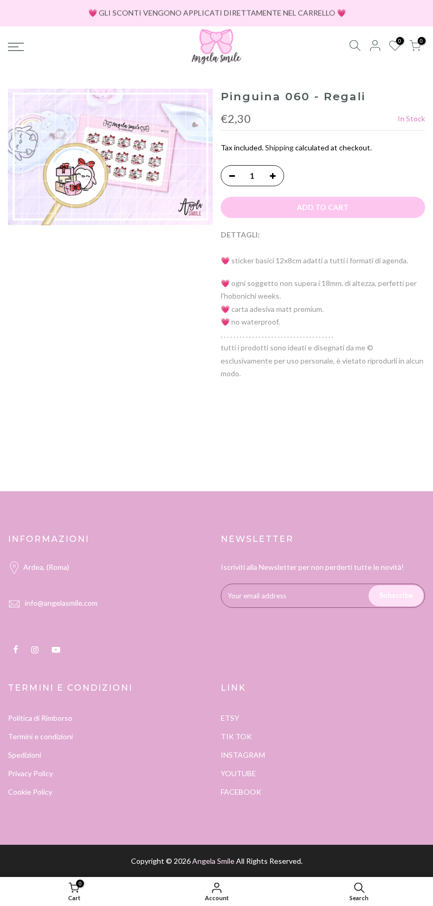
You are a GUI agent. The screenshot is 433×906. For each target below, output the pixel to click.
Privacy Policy (30, 773)
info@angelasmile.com (61, 602)
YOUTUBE (238, 773)
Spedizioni (24, 754)
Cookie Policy (30, 791)
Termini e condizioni (40, 736)
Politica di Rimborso (40, 717)
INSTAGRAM (243, 754)
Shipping (279, 147)
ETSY (230, 717)
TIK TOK (236, 736)
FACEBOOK (241, 791)
